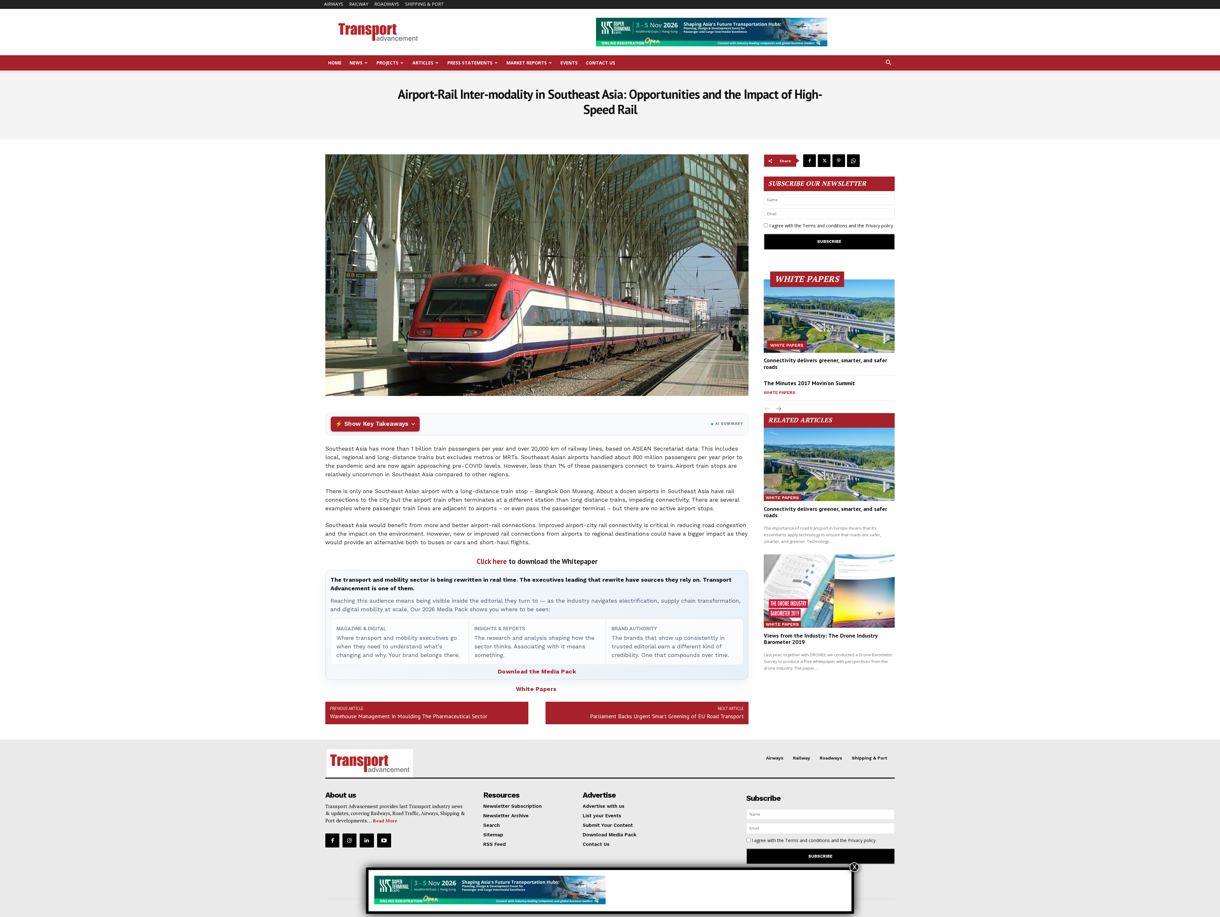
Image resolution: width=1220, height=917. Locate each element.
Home (335, 63)
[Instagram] (349, 840)
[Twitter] (824, 160)
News (356, 63)
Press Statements (469, 63)
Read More (385, 821)
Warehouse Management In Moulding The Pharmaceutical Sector (408, 716)
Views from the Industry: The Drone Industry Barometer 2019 (821, 639)
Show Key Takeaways (376, 423)
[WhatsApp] (853, 160)
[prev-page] (768, 409)
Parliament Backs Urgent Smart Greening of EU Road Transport (667, 716)
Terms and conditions (825, 226)
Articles (422, 63)
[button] (888, 63)
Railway (358, 4)
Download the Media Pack (537, 671)
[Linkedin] (367, 840)
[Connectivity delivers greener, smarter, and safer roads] (829, 316)
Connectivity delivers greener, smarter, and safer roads (825, 364)
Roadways (386, 4)
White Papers (536, 689)
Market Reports (526, 63)
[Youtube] (384, 840)
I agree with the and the (830, 226)
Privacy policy (879, 226)
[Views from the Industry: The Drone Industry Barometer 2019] (829, 591)
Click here (492, 561)
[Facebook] (809, 160)
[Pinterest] (838, 160)
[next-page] (778, 409)
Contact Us (600, 63)
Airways (333, 4)
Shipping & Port (424, 4)
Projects (387, 63)
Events (569, 63)
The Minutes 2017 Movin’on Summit (809, 383)
